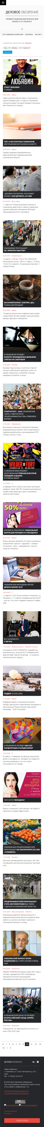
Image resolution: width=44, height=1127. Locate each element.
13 (40, 1044)
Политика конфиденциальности (16, 1091)
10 (27, 1044)
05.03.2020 (6, 95)
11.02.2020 (6, 857)
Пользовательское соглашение (16, 1093)
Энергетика (15, 968)
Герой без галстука (31, 647)
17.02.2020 (6, 647)
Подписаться (22, 1120)
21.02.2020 (6, 483)
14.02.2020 (6, 753)
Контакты (7, 1113)
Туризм (14, 699)
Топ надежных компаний (12, 34)
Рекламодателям (10, 1111)
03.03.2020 (6, 201)
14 (3, 1048)
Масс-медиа (16, 201)
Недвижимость (17, 256)
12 (36, 1044)
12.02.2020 (6, 805)
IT (12, 483)
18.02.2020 (6, 592)
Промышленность (18, 647)
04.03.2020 (6, 149)
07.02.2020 (6, 912)
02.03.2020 (6, 310)
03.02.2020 (6, 1025)
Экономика (15, 1025)
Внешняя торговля (18, 912)
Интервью (29, 34)
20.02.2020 (6, 538)
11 (31, 1044)
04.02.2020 (6, 968)
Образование (16, 424)
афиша (28, 43)
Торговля (15, 857)
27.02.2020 (6, 365)
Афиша (14, 95)
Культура (14, 365)
